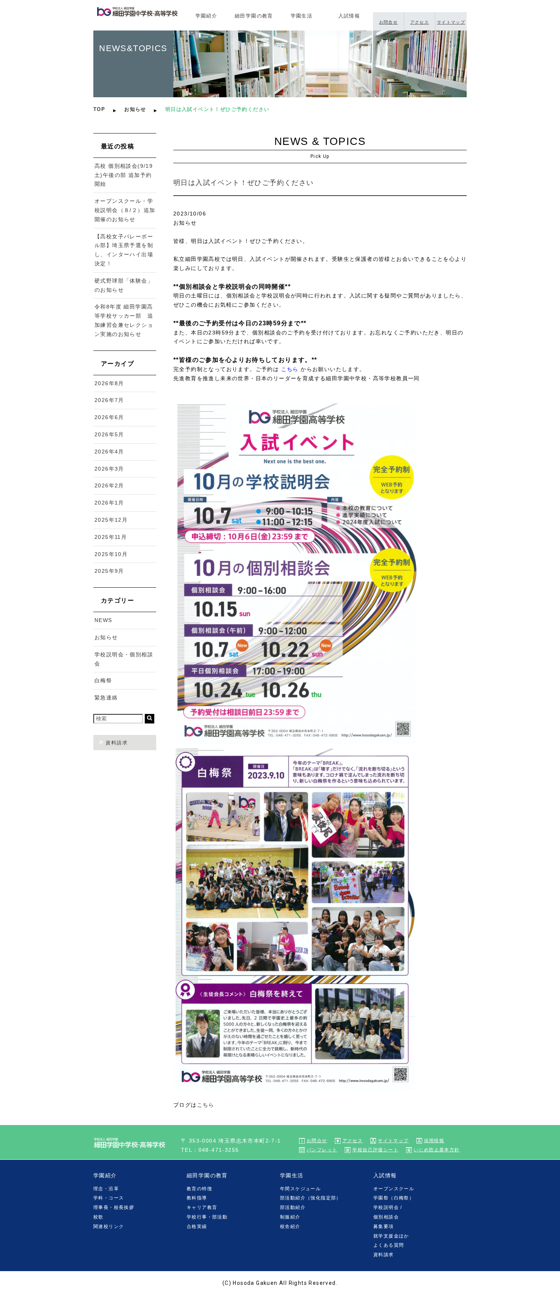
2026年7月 (109, 400)
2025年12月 (111, 520)
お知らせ (135, 109)
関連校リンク (108, 1226)
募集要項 (383, 1226)
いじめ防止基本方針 (437, 1150)
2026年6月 (109, 417)
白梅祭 (103, 680)
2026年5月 (109, 434)
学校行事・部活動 (207, 1217)
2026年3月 (109, 469)
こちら (290, 369)
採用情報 (434, 1140)
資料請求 (117, 743)
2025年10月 (111, 554)
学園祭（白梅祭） (393, 1198)
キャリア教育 (202, 1207)
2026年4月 (109, 451)
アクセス (419, 22)
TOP (99, 109)
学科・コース (108, 1198)
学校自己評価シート (375, 1150)
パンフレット (322, 1150)
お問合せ (388, 22)
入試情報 (349, 16)
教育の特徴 (199, 1188)
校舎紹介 (290, 1226)
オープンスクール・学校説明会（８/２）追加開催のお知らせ (124, 210)
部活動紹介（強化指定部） (310, 1198)
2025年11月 (110, 537)
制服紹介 (290, 1217)
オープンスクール (393, 1188)
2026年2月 (109, 485)
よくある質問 (388, 1245)
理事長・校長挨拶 (113, 1207)
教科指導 (197, 1198)
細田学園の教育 (254, 16)
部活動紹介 (293, 1207)
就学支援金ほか (391, 1236)
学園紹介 (206, 16)
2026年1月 (109, 503)
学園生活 (302, 16)
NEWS (103, 620)
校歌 (98, 1217)
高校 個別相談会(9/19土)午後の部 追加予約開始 (123, 175)
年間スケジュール (300, 1188)
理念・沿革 (106, 1188)
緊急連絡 (106, 697)
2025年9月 (109, 571)
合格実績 (197, 1226)
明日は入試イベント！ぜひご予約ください (243, 182)
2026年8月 (109, 383)
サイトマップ (451, 22)
